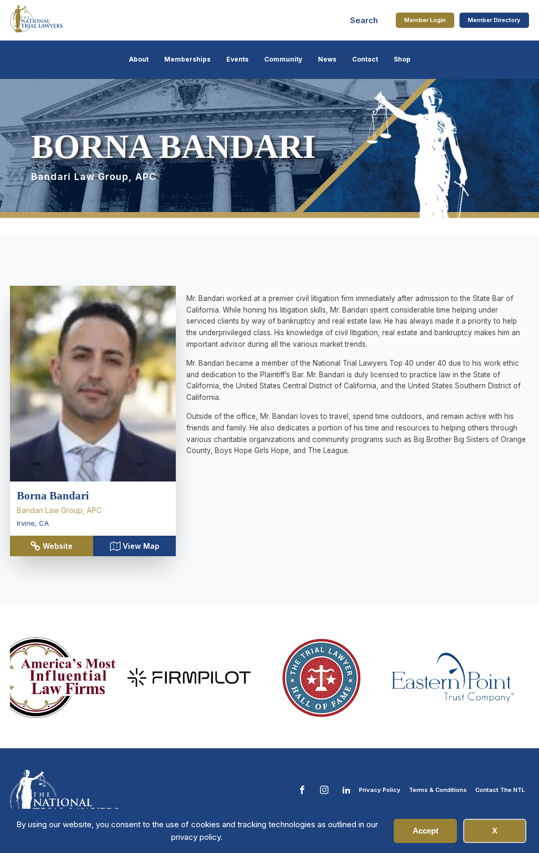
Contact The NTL (500, 790)
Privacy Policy (380, 790)
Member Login (425, 20)
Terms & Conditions (438, 790)
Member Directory (494, 20)
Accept (425, 830)
